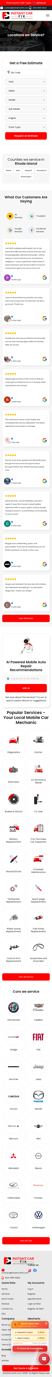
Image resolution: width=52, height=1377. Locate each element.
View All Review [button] (26, 618)
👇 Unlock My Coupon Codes (30, 1348)
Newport (28, 170)
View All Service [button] (26, 976)
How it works (7, 1298)
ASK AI (26, 688)
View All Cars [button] (26, 1240)
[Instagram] (29, 1270)
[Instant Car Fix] (17, 15)
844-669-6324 (39, 7)
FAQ (4, 1313)
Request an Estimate (26, 135)
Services (6, 1294)
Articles (5, 1360)
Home (4, 1289)
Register (31, 1294)
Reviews (5, 1303)
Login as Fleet (34, 1303)
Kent (18, 170)
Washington (26, 176)
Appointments (35, 1298)
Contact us (7, 1308)
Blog (4, 1355)
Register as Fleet (36, 1308)
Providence (41, 170)
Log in (30, 1289)
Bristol (8, 170)
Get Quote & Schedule (26, 1368)
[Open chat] (44, 1359)
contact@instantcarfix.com (16, 7)
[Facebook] (35, 1270)
